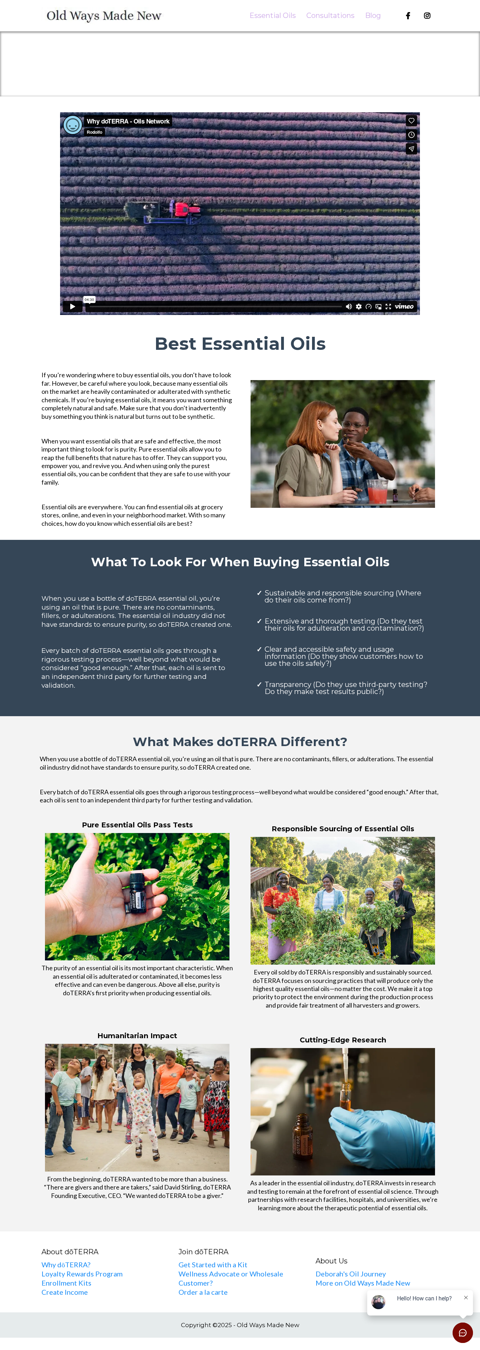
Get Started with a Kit (213, 1264)
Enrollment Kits (66, 1283)
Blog (373, 15)
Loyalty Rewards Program (82, 1273)
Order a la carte (203, 1292)
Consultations (330, 15)
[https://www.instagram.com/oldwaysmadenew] (429, 16)
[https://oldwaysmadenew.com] (102, 15)
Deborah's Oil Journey (351, 1273)
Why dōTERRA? (65, 1264)
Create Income (64, 1292)
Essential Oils (272, 15)
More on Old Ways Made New (363, 1283)
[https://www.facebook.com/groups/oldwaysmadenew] (410, 16)
